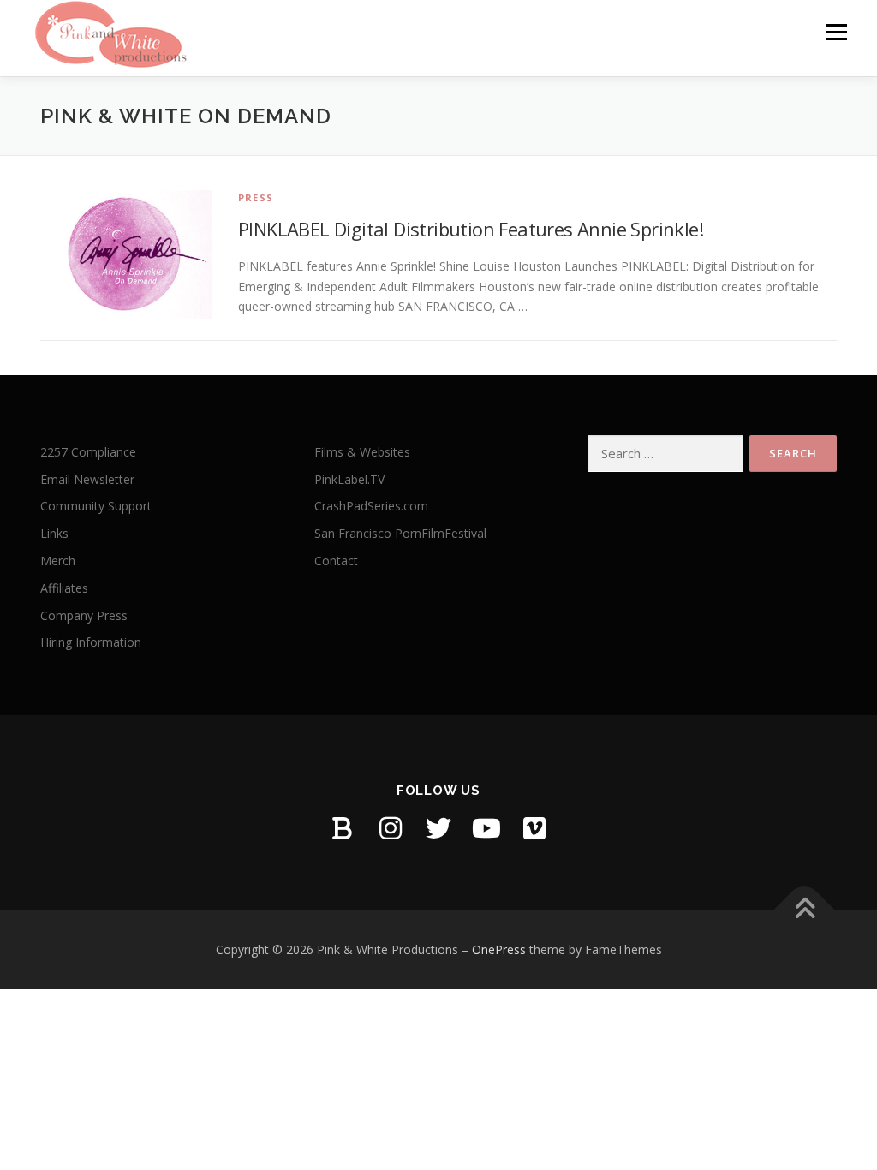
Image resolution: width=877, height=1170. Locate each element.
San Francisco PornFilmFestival (400, 533)
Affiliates (64, 588)
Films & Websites (362, 452)
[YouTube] (486, 828)
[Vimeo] (534, 828)
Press (255, 197)
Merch (57, 560)
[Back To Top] (804, 909)
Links (54, 533)
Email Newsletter (87, 479)
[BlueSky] (342, 828)
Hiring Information (90, 642)
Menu (836, 32)
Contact (336, 560)
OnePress (499, 949)
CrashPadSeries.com (371, 506)
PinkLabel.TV (349, 479)
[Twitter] (438, 828)
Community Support (96, 506)
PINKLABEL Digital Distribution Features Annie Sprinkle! (470, 229)
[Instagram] (390, 828)
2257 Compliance (88, 452)
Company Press (84, 615)
